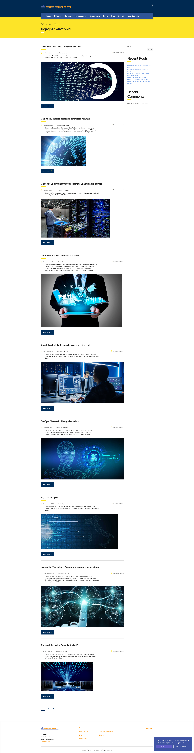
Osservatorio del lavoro (99, 16)
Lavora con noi (81, 16)
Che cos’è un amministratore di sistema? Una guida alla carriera (137, 78)
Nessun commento (118, 53)
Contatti (121, 16)
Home (48, 16)
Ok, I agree (164, 746)
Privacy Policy (83, 738)
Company (68, 16)
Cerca (129, 46)
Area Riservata (133, 16)
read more (46, 106)
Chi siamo (58, 16)
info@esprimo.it (45, 741)
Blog (113, 16)
